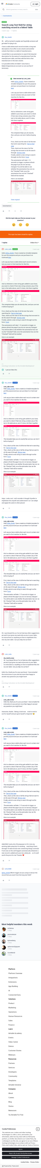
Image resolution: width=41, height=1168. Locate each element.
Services (11, 1067)
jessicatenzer (12, 934)
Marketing (12, 1007)
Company (12, 1089)
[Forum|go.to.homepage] (12, 4)
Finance (11, 1025)
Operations (12, 1012)
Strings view (21, 153)
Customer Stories (14, 1050)
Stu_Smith (8, 37)
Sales (10, 1020)
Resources (12, 1059)
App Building (13, 986)
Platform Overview (15, 973)
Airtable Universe (14, 1085)
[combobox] (20, 9)
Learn (10, 1029)
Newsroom (12, 1110)
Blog (10, 1102)
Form (27, 157)
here (12, 88)
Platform (11, 969)
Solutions (12, 999)
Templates (12, 1080)
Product (11, 1003)
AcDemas (11, 928)
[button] (2, 4)
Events (10, 1037)
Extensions (12, 982)
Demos (11, 1046)
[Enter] (3, 9)
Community (12, 1076)
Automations (7, 16)
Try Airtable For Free (15, 1115)
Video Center (13, 1042)
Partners (11, 1063)
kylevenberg (11, 940)
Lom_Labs (8, 249)
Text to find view (16, 313)
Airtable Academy (15, 1033)
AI (9, 990)
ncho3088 (8, 869)
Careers (11, 1097)
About (10, 1093)
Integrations (13, 977)
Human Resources (15, 1016)
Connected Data (14, 995)
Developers (12, 1072)
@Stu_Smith (19, 82)
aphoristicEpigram (14, 947)
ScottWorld (11, 953)
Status (10, 1106)
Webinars (11, 1055)
